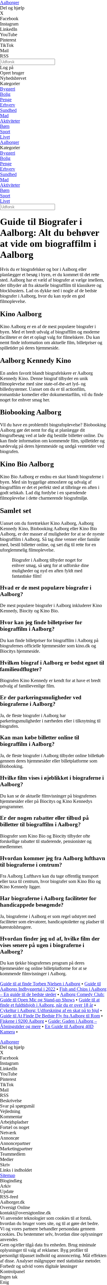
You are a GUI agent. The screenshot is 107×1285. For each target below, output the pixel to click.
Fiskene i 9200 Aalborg (22, 1021)
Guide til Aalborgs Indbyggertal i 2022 (50, 986)
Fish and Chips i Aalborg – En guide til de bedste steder (53, 992)
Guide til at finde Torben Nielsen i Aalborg (40, 983)
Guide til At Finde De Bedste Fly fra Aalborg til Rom (50, 1015)
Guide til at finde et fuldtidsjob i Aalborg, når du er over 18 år (50, 1002)
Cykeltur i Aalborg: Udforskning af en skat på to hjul (49, 1010)
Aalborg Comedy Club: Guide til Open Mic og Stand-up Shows (52, 997)
